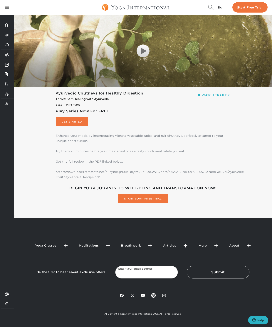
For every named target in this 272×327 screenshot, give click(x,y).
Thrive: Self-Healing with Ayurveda (82, 99)
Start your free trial (143, 198)
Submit (218, 272)
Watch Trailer (216, 95)
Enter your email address (135, 268)
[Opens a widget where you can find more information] (258, 320)
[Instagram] (164, 295)
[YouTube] (143, 295)
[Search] (211, 7)
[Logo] (136, 7)
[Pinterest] (153, 295)
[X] (132, 295)
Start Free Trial (250, 7)
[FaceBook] (122, 295)
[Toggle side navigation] (7, 7)
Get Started (72, 121)
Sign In (223, 7)
